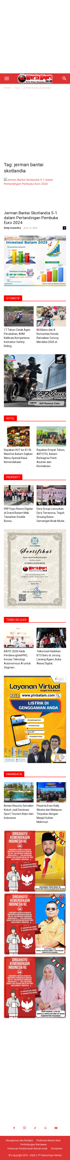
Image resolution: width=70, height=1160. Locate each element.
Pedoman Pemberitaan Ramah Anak (27, 1148)
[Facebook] (14, 1128)
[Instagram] (24, 1128)
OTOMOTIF (13, 298)
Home (7, 87)
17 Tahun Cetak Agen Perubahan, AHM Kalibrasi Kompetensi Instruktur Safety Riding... (17, 338)
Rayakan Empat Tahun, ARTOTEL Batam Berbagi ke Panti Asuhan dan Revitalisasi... (51, 458)
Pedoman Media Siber (49, 1140)
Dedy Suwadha (12, 227)
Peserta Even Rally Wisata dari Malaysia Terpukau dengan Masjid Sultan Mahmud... (49, 813)
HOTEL (10, 418)
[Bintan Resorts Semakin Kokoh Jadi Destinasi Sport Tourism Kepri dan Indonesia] (19, 792)
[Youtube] (56, 1128)
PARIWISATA (14, 774)
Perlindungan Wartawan (33, 1144)
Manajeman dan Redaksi (19, 1140)
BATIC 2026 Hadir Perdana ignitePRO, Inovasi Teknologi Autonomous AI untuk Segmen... (17, 659)
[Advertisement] (35, 36)
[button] (6, 78)
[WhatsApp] (45, 1128)
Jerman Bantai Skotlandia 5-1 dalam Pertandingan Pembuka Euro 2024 (31, 218)
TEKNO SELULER (16, 619)
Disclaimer (57, 1148)
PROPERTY (13, 477)
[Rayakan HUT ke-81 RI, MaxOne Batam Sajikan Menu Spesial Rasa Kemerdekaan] (19, 436)
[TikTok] (35, 1128)
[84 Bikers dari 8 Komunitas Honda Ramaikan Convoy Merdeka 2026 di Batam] (51, 316)
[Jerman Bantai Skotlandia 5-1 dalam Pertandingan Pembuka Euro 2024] (35, 193)
